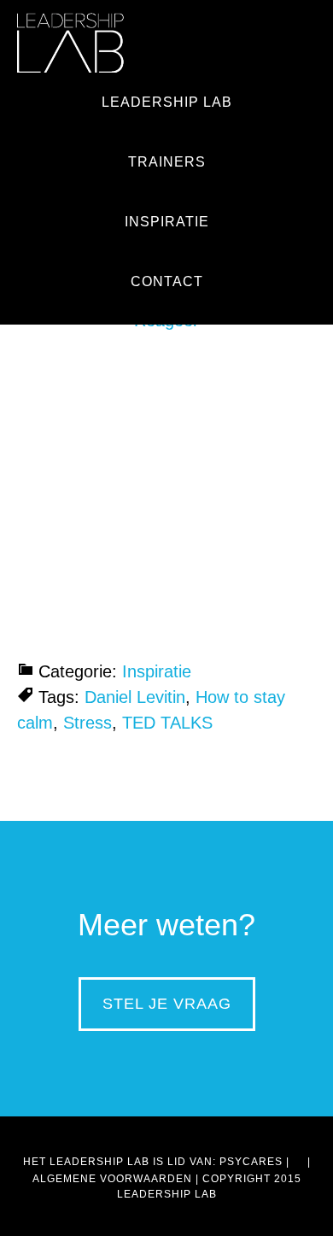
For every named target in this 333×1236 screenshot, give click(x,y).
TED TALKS (167, 722)
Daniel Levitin (135, 697)
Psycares (251, 1162)
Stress (87, 722)
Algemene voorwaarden (112, 1179)
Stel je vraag (166, 1003)
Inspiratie (156, 671)
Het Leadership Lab (70, 43)
